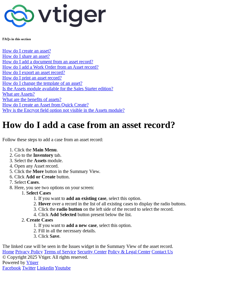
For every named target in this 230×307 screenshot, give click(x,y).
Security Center (92, 251)
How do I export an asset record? (33, 72)
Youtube (63, 267)
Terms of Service (60, 251)
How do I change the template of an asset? (42, 83)
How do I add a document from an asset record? (47, 61)
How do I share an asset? (26, 56)
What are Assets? (18, 94)
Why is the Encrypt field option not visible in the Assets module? (63, 110)
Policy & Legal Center (129, 251)
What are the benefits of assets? (31, 99)
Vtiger (32, 262)
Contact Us (162, 251)
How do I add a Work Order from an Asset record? (50, 67)
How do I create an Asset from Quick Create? (45, 104)
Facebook (11, 267)
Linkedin (45, 267)
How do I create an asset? (26, 50)
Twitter (29, 267)
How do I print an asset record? (32, 77)
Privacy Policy (29, 251)
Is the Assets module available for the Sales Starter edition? (57, 88)
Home (8, 251)
